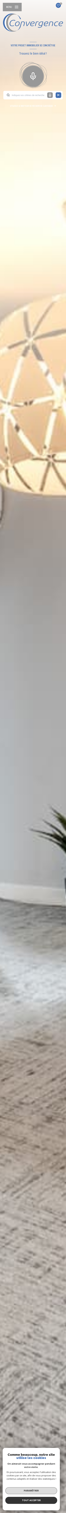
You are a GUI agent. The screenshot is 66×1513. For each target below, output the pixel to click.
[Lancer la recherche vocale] (33, 75)
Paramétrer (31, 1490)
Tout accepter (31, 1500)
